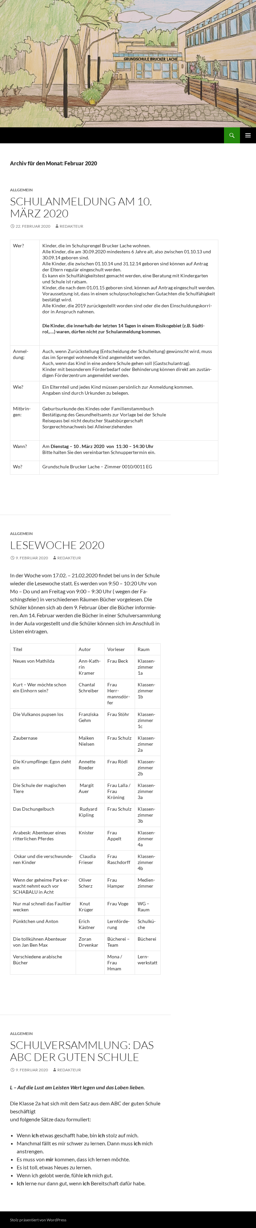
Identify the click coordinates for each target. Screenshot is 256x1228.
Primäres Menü (248, 135)
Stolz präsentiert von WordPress (38, 1219)
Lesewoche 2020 (57, 545)
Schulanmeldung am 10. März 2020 (81, 207)
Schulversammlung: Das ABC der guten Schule (82, 1051)
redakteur (71, 226)
